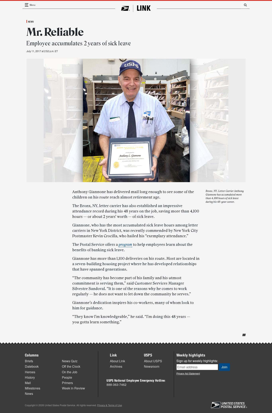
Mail (28, 382)
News (31, 21)
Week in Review (73, 388)
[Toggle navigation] (26, 5)
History (30, 377)
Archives (116, 366)
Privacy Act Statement (188, 373)
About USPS (153, 361)
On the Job (69, 372)
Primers (67, 382)
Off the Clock (71, 366)
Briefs (29, 361)
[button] (244, 5)
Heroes (30, 372)
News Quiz (69, 361)
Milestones (32, 388)
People (67, 377)
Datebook (32, 366)
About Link (117, 361)
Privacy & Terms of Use (109, 405)
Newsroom (151, 366)
